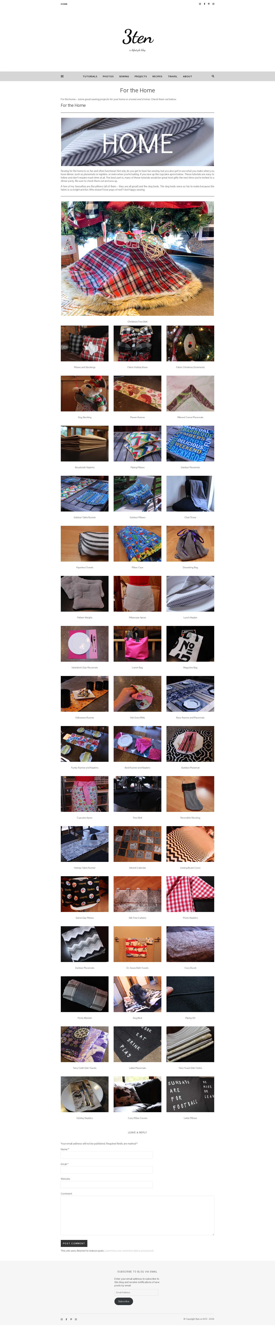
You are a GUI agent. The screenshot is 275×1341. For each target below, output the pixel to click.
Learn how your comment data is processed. (129, 1250)
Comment (66, 1193)
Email (64, 1164)
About (187, 76)
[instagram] (200, 4)
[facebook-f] (205, 4)
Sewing (124, 76)
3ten (137, 36)
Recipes (157, 76)
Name (65, 1149)
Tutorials (90, 76)
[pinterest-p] (209, 4)
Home (64, 4)
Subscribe (123, 1301)
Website (65, 1179)
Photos (108, 76)
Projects (141, 76)
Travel (172, 76)
